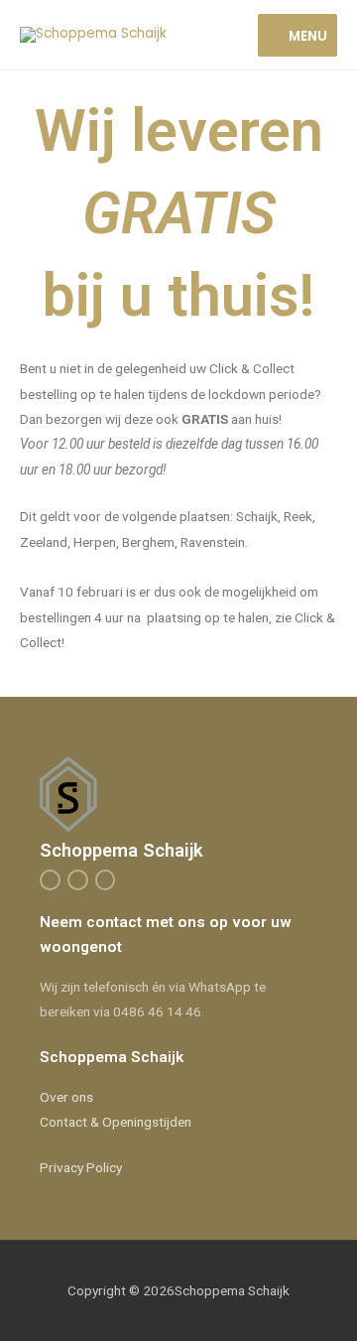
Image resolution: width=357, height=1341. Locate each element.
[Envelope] (105, 880)
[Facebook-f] (50, 880)
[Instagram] (77, 880)
